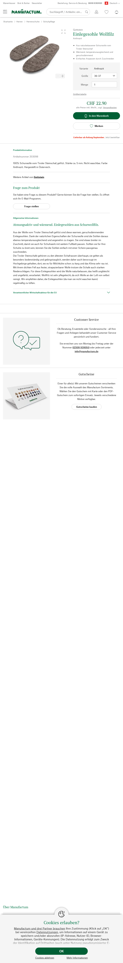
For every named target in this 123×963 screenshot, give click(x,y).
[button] (63, 31)
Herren (19, 21)
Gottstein (39, 177)
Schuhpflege (49, 21)
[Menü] (5, 11)
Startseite (8, 21)
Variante (83, 68)
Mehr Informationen (77, 957)
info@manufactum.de (86, 351)
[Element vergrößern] (62, 76)
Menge (84, 84)
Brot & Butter (23, 3)
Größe (84, 75)
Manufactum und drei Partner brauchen (39, 928)
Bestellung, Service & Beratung (80, 3)
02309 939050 (80, 347)
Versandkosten (110, 107)
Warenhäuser (9, 3)
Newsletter (37, 3)
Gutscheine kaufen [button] (86, 406)
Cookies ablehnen (44, 957)
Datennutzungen (47, 932)
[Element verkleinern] (58, 76)
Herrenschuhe (32, 21)
